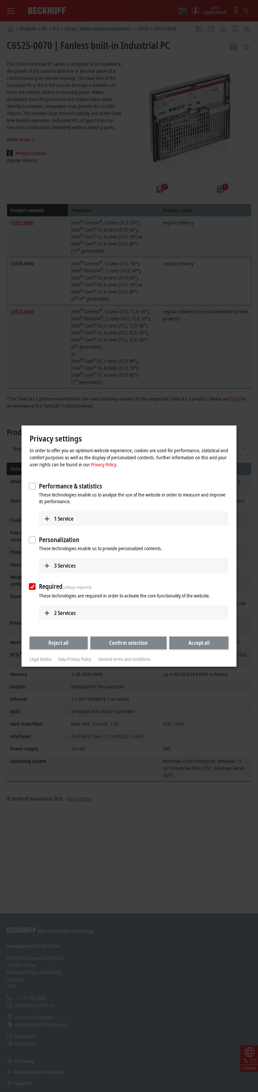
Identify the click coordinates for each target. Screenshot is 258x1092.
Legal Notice (40, 659)
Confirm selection (128, 642)
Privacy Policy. (104, 464)
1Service (64, 518)
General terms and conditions (124, 659)
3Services (65, 565)
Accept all (199, 642)
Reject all (58, 642)
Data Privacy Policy (74, 659)
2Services (65, 613)
